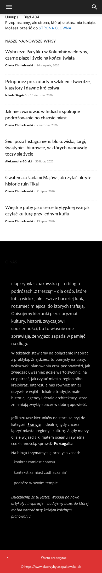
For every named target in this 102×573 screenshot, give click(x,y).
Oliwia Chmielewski (19, 65)
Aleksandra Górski (18, 161)
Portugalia (63, 443)
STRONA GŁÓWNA (55, 28)
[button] (9, 7)
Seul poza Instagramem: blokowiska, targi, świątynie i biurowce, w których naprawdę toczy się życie (46, 147)
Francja (34, 424)
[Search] (94, 7)
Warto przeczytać (53, 557)
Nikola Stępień (15, 95)
